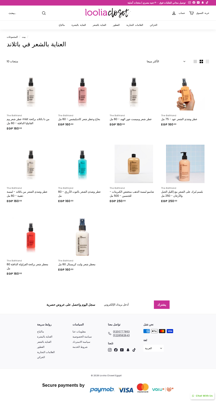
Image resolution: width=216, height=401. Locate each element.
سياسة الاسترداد (81, 342)
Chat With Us (204, 395)
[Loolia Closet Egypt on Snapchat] (128, 350)
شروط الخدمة (80, 347)
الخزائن (153, 25)
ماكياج (62, 25)
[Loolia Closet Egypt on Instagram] (110, 350)
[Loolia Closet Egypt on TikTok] (134, 350)
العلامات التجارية (134, 25)
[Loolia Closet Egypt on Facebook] (116, 350)
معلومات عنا (79, 331)
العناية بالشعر (99, 25)
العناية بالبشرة (79, 25)
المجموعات (12, 37)
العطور (116, 25)
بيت (24, 37)
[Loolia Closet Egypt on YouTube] (122, 350)
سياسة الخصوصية (82, 336)
